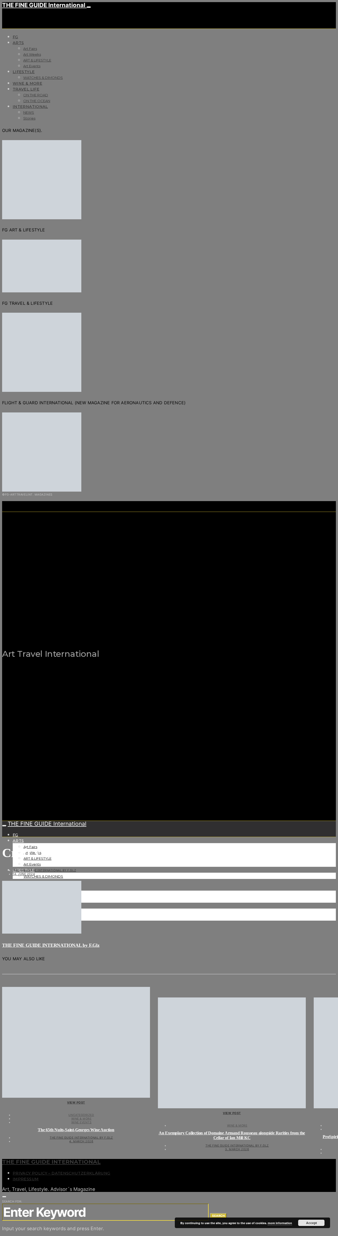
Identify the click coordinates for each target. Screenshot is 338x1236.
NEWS (28, 112)
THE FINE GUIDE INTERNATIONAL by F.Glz (44, 870)
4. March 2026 (81, 1141)
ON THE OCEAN (36, 101)
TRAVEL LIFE (26, 89)
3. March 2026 (237, 1149)
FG (15, 37)
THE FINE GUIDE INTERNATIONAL (51, 1161)
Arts (18, 42)
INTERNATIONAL (30, 106)
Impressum (26, 1179)
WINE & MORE (27, 83)
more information (280, 1223)
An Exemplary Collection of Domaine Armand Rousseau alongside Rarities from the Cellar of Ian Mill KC (232, 1135)
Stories (29, 118)
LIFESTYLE (24, 71)
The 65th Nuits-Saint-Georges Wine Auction (76, 1130)
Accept (311, 1222)
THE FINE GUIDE (105, 627)
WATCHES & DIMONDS (43, 77)
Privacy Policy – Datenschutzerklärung (61, 1173)
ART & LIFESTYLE (37, 60)
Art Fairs (30, 48)
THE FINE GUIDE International (44, 5)
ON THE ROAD (35, 95)
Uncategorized (81, 1115)
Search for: (12, 1201)
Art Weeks (32, 54)
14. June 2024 (24, 874)
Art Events (31, 66)
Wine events (81, 1122)
